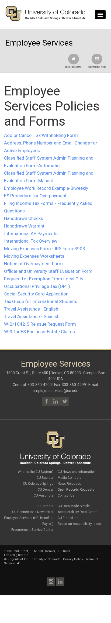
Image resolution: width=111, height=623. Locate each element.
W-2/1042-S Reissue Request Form (40, 324)
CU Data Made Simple (74, 506)
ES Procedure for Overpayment (35, 195)
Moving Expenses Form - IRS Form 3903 (44, 248)
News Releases (69, 484)
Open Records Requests (76, 489)
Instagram (51, 581)
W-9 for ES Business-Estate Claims (39, 331)
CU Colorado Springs (38, 484)
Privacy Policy (73, 559)
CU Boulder (45, 478)
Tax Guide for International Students (40, 301)
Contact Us (66, 495)
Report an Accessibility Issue (79, 524)
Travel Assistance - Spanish (32, 316)
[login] (18, 563)
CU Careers (44, 506)
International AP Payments (31, 233)
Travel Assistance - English (31, 309)
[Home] (45, 20)
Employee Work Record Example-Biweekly (46, 188)
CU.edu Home (73, 67)
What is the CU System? (35, 472)
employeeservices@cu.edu (55, 390)
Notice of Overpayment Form (33, 263)
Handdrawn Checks (23, 218)
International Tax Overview (30, 241)
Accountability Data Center (78, 512)
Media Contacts (69, 478)
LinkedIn (60, 581)
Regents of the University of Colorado (34, 559)
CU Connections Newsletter (32, 512)
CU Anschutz (43, 495)
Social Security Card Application (36, 294)
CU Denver (45, 489)
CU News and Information (77, 472)
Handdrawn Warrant (24, 226)
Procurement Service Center (32, 530)
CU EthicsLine (68, 518)
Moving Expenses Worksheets (34, 256)
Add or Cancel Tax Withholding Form (41, 135)
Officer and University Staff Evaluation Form (48, 271)
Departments (97, 67)
